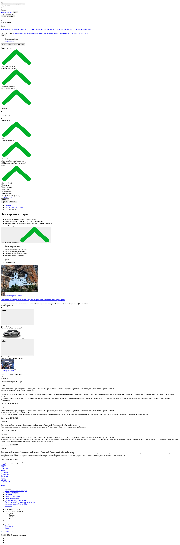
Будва (3, 466)
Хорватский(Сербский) (11, 195)
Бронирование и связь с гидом (16, 491)
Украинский (7, 191)
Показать (5, 199)
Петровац (4, 472)
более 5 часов (8, 139)
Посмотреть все (6, 197)
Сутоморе (4, 476)
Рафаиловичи (5, 474)
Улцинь (3, 480)
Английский (7, 183)
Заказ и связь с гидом (20, 33)
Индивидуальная (9, 67)
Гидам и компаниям (73, 33)
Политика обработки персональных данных (20, 502)
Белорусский (7, 185)
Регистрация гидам (18, 4)
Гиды (7, 528)
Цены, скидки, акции (12, 496)
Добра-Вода (5, 468)
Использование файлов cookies (16, 504)
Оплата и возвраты (35, 33)
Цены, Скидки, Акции (50, 33)
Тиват (3, 478)
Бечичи (3, 465)
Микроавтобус (14, 163)
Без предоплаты (9, 87)
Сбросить (5, 202)
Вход (3, 35)
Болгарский (7, 187)
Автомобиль (13, 161)
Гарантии (62, 33)
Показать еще (5, 481)
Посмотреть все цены (8, 370)
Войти (15, 12)
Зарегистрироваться (8, 16)
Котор (3, 470)
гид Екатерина (13, 296)
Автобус (6, 159)
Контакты (84, 33)
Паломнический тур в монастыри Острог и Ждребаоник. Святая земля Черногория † (33, 300)
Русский (6, 189)
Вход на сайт (6, 4)
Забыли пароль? (6, 12)
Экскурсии (9, 526)
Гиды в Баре (9, 41)
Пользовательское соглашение (15, 500)
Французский (8, 193)
